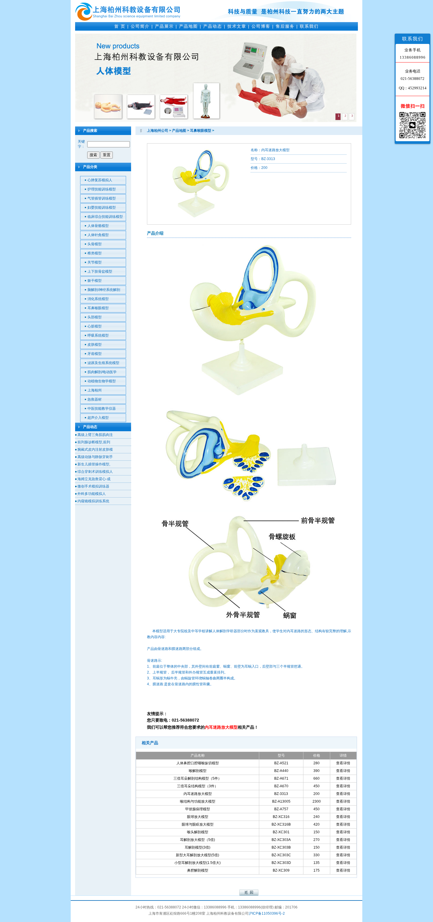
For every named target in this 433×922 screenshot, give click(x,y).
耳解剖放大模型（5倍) (197, 840)
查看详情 (343, 763)
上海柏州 (94, 390)
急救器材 (94, 399)
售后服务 (285, 26)
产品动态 (212, 26)
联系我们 (309, 26)
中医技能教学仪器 (101, 408)
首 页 (119, 26)
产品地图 (188, 26)
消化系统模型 (98, 299)
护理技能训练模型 (101, 189)
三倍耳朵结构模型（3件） (197, 786)
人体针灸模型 (98, 235)
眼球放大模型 (197, 817)
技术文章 (236, 26)
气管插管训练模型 (101, 198)
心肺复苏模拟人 (99, 180)
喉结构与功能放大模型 (197, 801)
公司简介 (140, 26)
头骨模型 (94, 244)
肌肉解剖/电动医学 (102, 372)
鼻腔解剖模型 (197, 870)
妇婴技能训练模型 (101, 207)
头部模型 (94, 317)
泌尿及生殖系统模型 (103, 363)
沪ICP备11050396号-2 (267, 913)
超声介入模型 (98, 418)
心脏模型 (94, 326)
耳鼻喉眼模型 (98, 308)
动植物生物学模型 (101, 381)
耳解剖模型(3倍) (197, 847)
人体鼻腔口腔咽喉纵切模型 (197, 763)
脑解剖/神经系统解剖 (103, 290)
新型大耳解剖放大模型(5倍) (197, 855)
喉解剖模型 (197, 771)
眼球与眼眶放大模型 (198, 824)
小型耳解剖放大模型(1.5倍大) (197, 863)
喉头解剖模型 (197, 832)
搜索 (93, 155)
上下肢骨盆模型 (99, 271)
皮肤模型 (94, 345)
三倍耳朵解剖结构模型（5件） (197, 778)
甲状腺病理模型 (197, 809)
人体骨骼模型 (98, 226)
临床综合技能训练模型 (105, 217)
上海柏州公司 (157, 131)
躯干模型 (94, 281)
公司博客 (261, 26)
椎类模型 (94, 253)
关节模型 (94, 262)
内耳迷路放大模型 (198, 794)
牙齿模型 (94, 354)
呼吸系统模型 (98, 335)
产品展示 (164, 26)
